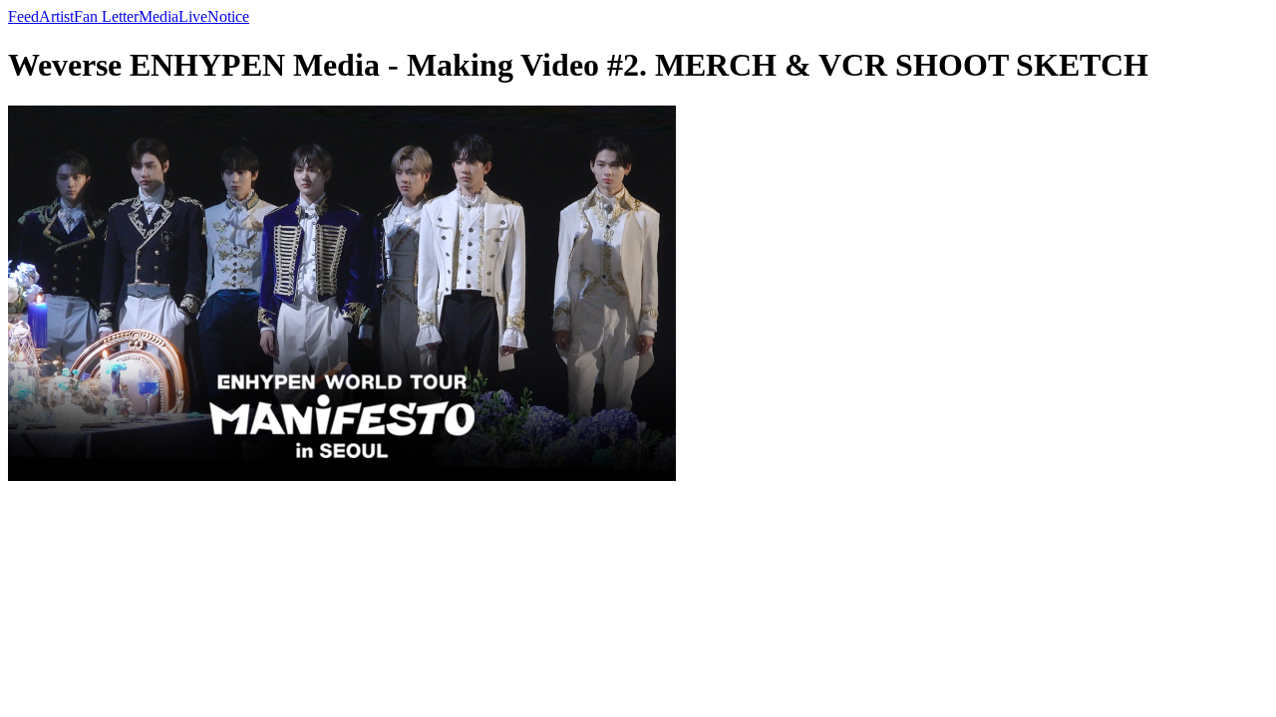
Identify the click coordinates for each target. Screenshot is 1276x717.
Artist (56, 16)
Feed (23, 16)
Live (192, 16)
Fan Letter (106, 16)
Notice (228, 16)
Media (158, 16)
